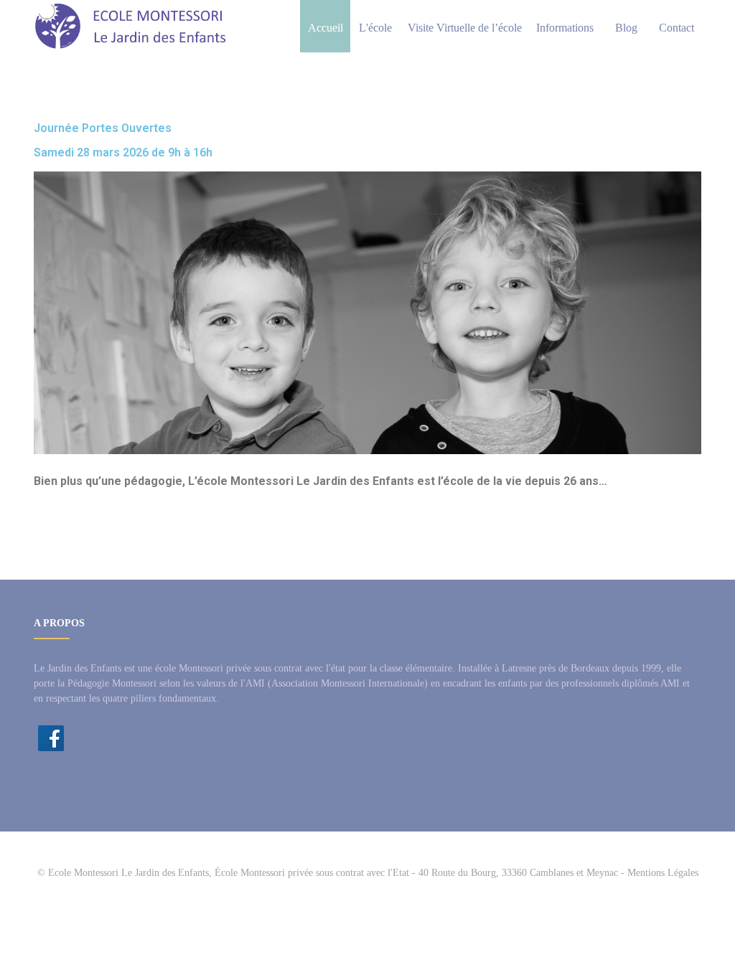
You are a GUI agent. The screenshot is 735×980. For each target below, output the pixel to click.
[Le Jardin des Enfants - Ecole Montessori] (131, 26)
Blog (626, 28)
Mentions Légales (662, 872)
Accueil (325, 28)
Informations (565, 28)
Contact (676, 28)
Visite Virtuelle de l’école (465, 28)
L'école (375, 28)
